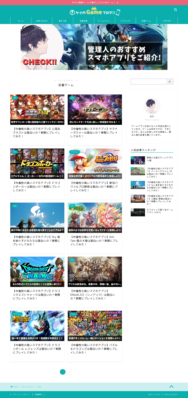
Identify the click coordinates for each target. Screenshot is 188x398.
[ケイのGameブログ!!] (94, 15)
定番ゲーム (146, 21)
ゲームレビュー (104, 21)
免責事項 (38, 394)
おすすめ (167, 21)
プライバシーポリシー (21, 394)
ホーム (21, 21)
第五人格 (62, 21)
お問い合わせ (41, 21)
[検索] (170, 81)
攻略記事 (83, 21)
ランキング (125, 21)
